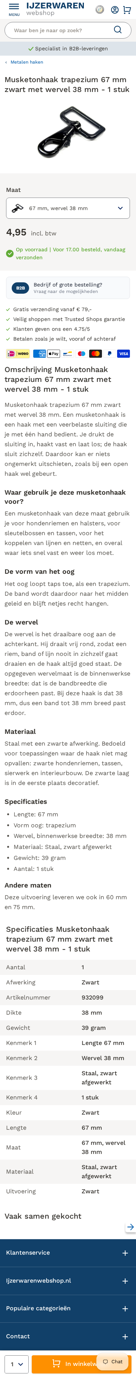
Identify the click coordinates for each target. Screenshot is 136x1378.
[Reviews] (99, 9)
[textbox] (48, 208)
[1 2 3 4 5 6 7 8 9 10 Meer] (17, 1364)
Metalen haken (27, 62)
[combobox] (68, 208)
